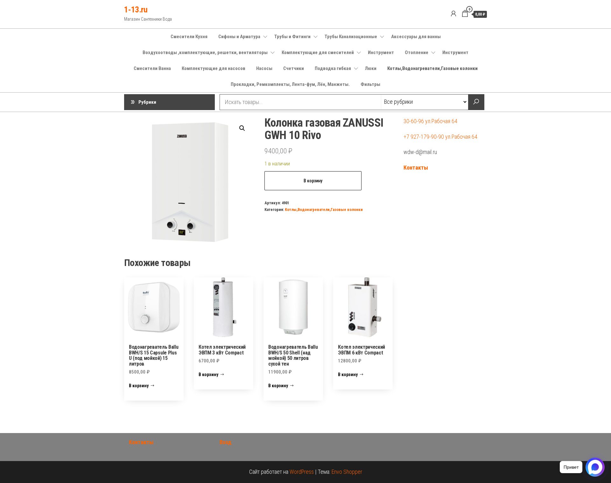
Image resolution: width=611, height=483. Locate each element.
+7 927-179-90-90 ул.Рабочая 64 (440, 136)
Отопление (416, 52)
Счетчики (293, 68)
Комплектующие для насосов (213, 68)
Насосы (264, 68)
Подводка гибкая (333, 68)
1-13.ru (135, 9)
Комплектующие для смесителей (318, 52)
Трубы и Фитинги (292, 36)
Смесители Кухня (189, 36)
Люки (370, 68)
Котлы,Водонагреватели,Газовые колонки (432, 68)
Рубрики (147, 102)
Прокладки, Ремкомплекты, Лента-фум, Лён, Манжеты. (290, 84)
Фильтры (370, 84)
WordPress (302, 471)
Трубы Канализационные (351, 36)
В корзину (313, 180)
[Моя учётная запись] (453, 13)
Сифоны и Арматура (239, 36)
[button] (242, 128)
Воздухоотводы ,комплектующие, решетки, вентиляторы (205, 52)
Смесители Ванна (152, 68)
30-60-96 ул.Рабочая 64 (430, 121)
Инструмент (381, 52)
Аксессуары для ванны (416, 36)
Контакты (416, 167)
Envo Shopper (347, 471)
